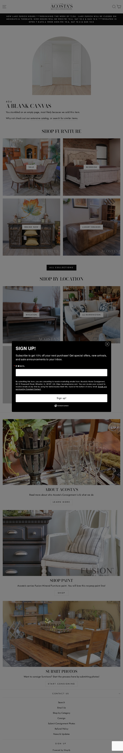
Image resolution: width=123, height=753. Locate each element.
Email (20, 366)
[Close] (108, 344)
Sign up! (61, 398)
